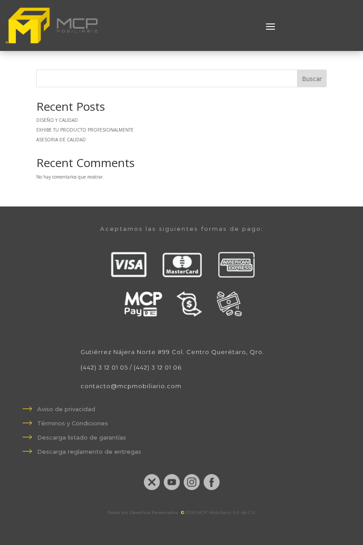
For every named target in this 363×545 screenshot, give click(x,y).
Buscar (312, 78)
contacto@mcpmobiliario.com (131, 385)
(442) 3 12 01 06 (158, 367)
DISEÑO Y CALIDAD (57, 120)
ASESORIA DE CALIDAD (61, 139)
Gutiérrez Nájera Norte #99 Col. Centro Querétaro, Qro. (172, 351)
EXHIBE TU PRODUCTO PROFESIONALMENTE (85, 130)
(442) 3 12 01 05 (104, 367)
